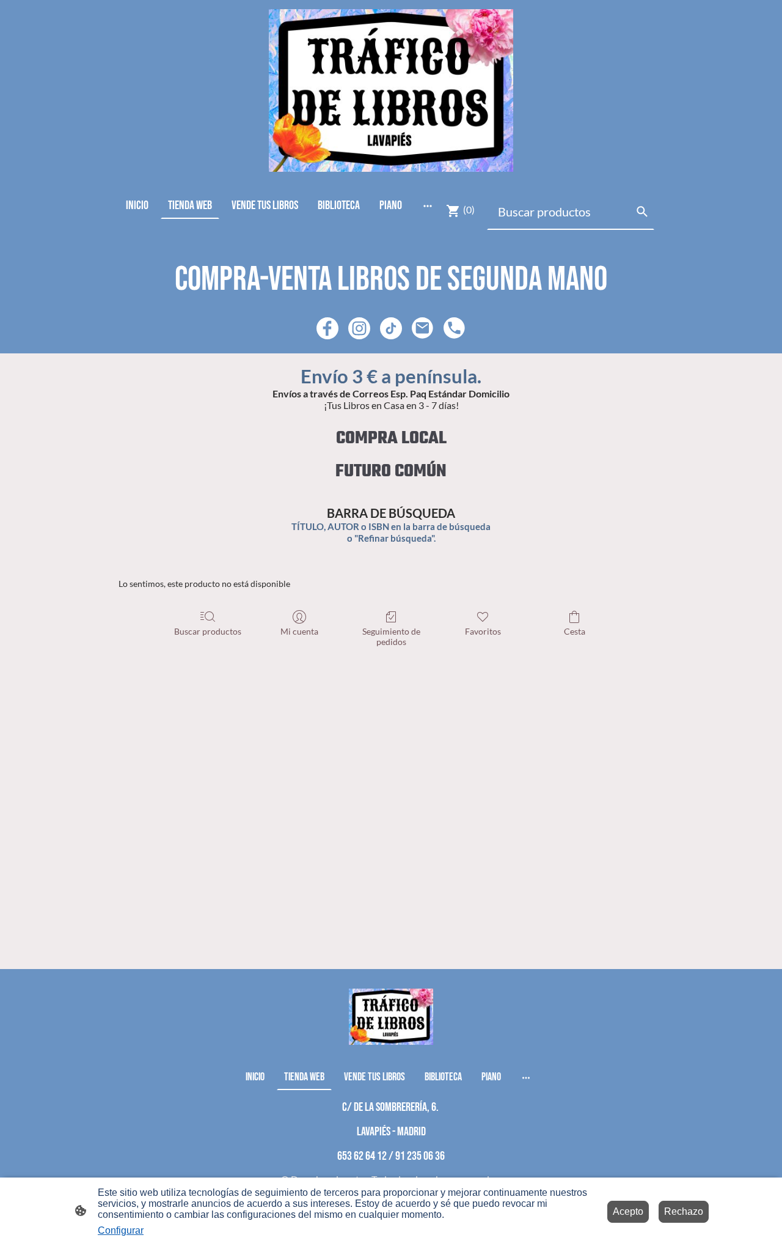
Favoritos (483, 631)
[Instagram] (359, 328)
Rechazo (683, 1211)
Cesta (574, 631)
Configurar (121, 1230)
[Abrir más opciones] (427, 205)
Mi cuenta (299, 631)
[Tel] (455, 328)
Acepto (628, 1211)
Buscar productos (207, 631)
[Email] (423, 328)
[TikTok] (391, 328)
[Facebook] (327, 328)
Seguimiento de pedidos (391, 636)
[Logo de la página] (391, 90)
